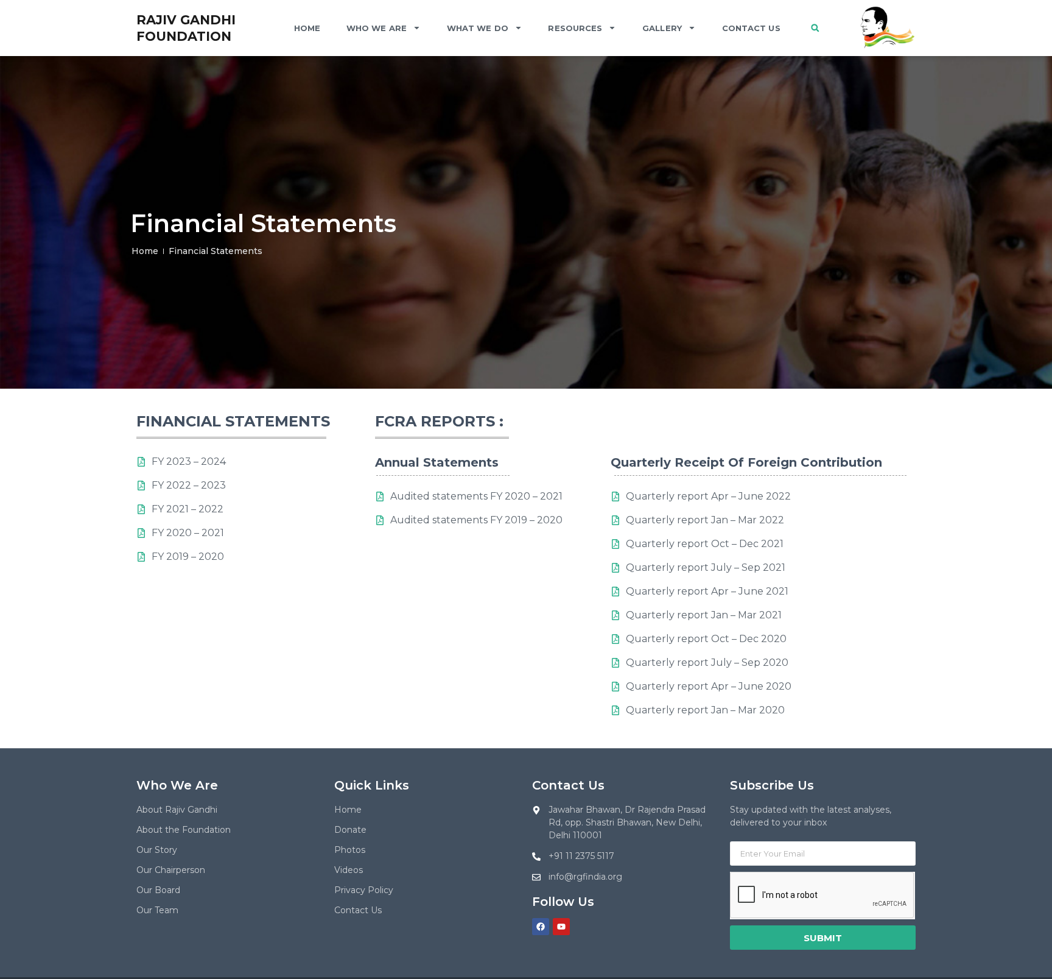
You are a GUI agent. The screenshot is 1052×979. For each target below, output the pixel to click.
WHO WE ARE (376, 28)
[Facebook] (540, 926)
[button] (815, 28)
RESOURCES (575, 28)
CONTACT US (751, 28)
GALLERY (662, 28)
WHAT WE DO (477, 28)
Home (307, 28)
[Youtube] (561, 926)
